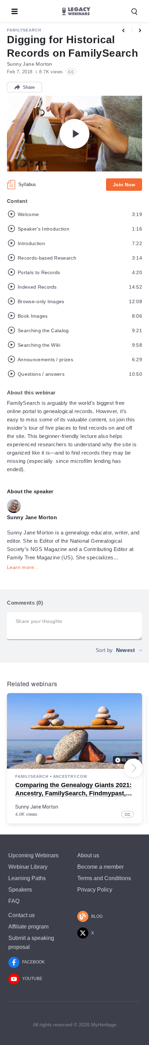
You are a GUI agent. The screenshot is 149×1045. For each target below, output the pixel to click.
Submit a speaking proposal (31, 942)
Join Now (124, 184)
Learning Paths (27, 878)
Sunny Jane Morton (36, 807)
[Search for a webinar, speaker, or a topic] (134, 12)
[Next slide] (133, 768)
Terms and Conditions (104, 878)
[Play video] (74, 134)
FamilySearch (24, 30)
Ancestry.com (70, 776)
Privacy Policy (94, 890)
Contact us (21, 915)
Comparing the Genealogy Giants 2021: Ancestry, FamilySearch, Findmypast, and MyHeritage (73, 793)
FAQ (13, 901)
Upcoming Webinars (33, 855)
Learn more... (22, 567)
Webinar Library (27, 867)
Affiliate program (28, 927)
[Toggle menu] (14, 11)
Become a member (100, 867)
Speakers (20, 890)
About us (88, 855)
